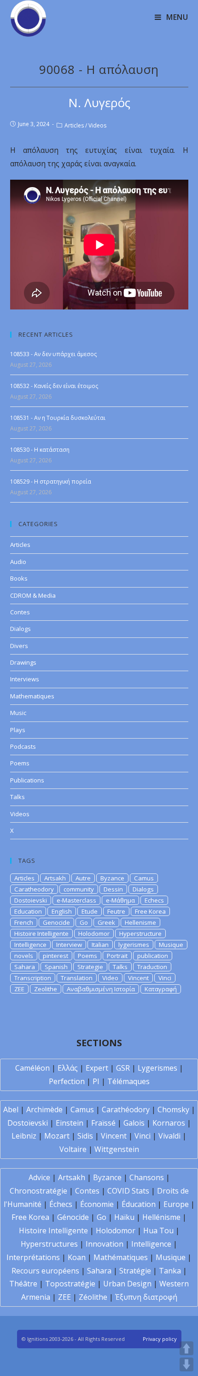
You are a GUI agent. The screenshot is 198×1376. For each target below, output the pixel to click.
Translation (77, 978)
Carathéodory (126, 1109)
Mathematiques (32, 696)
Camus (144, 878)
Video (110, 978)
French (23, 922)
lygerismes (133, 944)
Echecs (154, 900)
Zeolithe (45, 989)
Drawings (23, 662)
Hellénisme (161, 1217)
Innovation (104, 1244)
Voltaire (73, 1149)
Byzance (112, 878)
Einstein (69, 1123)
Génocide (73, 1217)
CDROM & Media (33, 595)
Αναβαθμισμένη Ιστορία (101, 989)
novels (23, 956)
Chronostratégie (38, 1191)
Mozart (57, 1136)
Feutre (116, 911)
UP (186, 1348)
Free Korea (150, 911)
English (62, 911)
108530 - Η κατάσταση (40, 450)
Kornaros (168, 1123)
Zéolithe (93, 1297)
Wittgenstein (116, 1149)
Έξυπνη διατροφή (146, 1297)
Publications (27, 780)
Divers (19, 646)
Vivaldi (169, 1136)
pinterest (55, 956)
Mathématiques (120, 1257)
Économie (97, 1204)
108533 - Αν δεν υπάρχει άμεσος (53, 354)
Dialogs (20, 628)
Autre (83, 878)
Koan (77, 1257)
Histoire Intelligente (41, 933)
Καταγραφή (161, 989)
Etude (90, 911)
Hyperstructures (49, 1244)
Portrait (117, 956)
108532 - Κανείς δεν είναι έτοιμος (54, 386)
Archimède (44, 1109)
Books (19, 578)
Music (18, 713)
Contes (20, 612)
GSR (123, 1068)
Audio (18, 562)
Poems (19, 763)
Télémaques (128, 1081)
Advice (39, 1177)
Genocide (56, 922)
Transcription (32, 978)
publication (152, 956)
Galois (134, 1123)
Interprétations (33, 1257)
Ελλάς (68, 1068)
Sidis (85, 1136)
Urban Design (127, 1284)
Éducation (139, 1204)
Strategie (90, 967)
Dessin (113, 889)
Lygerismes (157, 1068)
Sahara (24, 967)
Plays (17, 730)
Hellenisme (140, 922)
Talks (17, 797)
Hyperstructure (140, 933)
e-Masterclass (76, 900)
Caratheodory (34, 889)
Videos (97, 125)
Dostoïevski (27, 1123)
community (79, 889)
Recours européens (45, 1271)
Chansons (146, 1177)
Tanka (170, 1271)
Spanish (56, 967)
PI (96, 1081)
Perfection (67, 1081)
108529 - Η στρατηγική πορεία (50, 481)
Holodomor (94, 933)
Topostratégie (70, 1284)
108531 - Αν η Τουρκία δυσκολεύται (57, 418)
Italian (100, 944)
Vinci (164, 978)
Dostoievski (30, 900)
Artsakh (55, 878)
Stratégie (135, 1271)
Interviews (24, 679)
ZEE (19, 989)
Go (84, 922)
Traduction (152, 967)
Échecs (60, 1204)
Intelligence (30, 944)
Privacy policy (160, 1338)
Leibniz (24, 1136)
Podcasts (23, 746)
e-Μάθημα (120, 900)
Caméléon (32, 1068)
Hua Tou (158, 1230)
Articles (74, 125)
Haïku (124, 1217)
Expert (97, 1068)
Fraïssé (103, 1123)
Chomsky (173, 1109)
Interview (69, 944)
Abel (10, 1109)
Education (28, 911)
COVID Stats (128, 1191)
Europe (176, 1204)
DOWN (186, 1364)
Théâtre (23, 1284)
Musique (171, 944)
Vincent (138, 978)
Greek (106, 922)
